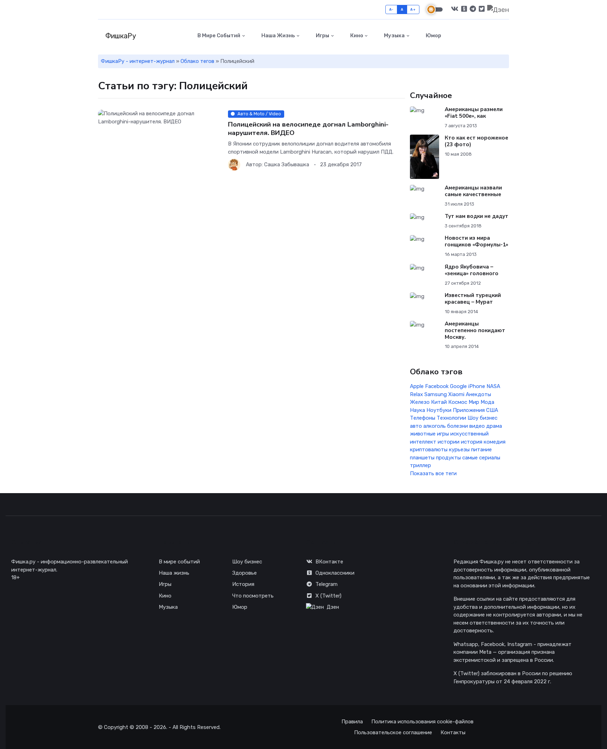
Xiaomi (456, 394)
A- (391, 9)
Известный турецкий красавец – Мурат (473, 298)
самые (470, 457)
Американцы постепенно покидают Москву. (475, 330)
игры (443, 434)
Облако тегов (197, 61)
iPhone (476, 386)
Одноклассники (334, 573)
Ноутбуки (438, 410)
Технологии (451, 418)
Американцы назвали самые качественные (473, 191)
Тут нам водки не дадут (476, 216)
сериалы (489, 457)
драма (494, 426)
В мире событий (218, 35)
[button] (505, 36)
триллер (420, 465)
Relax (416, 394)
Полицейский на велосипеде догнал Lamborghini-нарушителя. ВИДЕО (308, 128)
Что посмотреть (253, 596)
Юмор (433, 35)
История (243, 584)
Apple (417, 386)
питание (481, 449)
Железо (420, 402)
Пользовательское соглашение (393, 732)
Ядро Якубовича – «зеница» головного (471, 270)
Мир (474, 402)
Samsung (435, 394)
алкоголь (434, 426)
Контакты (452, 732)
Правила (352, 721)
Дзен (333, 607)
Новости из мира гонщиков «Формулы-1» (476, 241)
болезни (457, 426)
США (492, 410)
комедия (494, 442)
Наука (417, 410)
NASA (493, 386)
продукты (448, 457)
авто (416, 426)
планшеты (422, 457)
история (471, 442)
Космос (457, 402)
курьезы (459, 449)
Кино (356, 35)
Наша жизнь (277, 35)
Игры (322, 35)
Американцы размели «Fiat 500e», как (474, 113)
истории (448, 442)
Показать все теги (433, 473)
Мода (487, 402)
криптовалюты (429, 449)
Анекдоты (478, 394)
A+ (413, 9)
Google (458, 386)
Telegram (326, 584)
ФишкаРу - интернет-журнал (138, 61)
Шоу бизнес (482, 418)
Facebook (437, 386)
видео (477, 426)
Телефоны (422, 418)
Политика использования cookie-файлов (422, 721)
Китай (439, 402)
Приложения (469, 410)
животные (423, 434)
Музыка (394, 35)
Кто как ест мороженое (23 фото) (476, 141)
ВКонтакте (329, 561)
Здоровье (244, 573)
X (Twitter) (328, 596)
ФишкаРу (120, 36)
